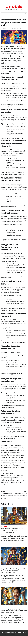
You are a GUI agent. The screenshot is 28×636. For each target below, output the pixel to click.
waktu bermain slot (10, 484)
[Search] (25, 14)
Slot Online (10, 473)
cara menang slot (11, 475)
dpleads (19, 28)
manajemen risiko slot (14, 479)
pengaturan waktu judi (7, 480)
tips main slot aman (13, 482)
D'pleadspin (14, 6)
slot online (17, 480)
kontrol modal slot (10, 477)
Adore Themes (10, 634)
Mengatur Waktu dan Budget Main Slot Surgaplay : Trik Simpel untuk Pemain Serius (13, 529)
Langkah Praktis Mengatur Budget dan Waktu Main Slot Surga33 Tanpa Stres (13, 569)
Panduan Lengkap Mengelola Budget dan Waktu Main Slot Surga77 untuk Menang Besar (14, 609)
